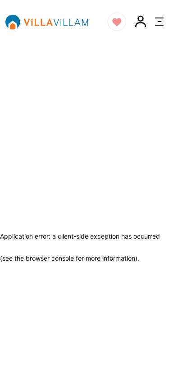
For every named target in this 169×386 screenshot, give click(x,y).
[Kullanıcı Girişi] (140, 21)
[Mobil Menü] (159, 22)
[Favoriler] (117, 22)
